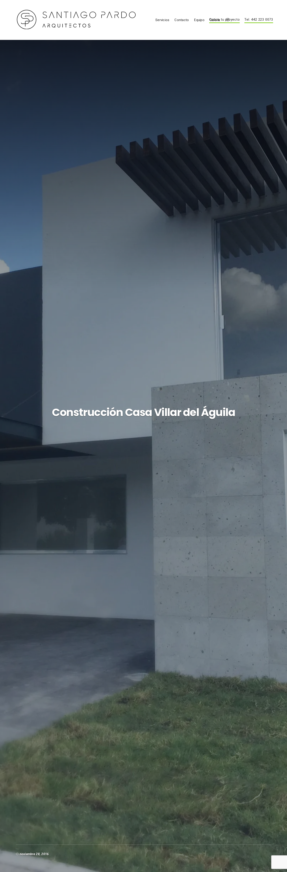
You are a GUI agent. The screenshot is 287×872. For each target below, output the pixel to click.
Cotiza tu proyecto (224, 20)
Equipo (199, 20)
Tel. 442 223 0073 (258, 20)
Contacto (181, 20)
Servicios (162, 20)
